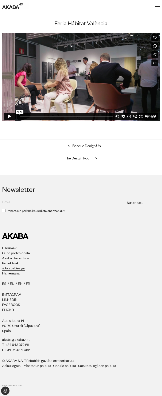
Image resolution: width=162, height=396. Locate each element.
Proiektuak (10, 263)
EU (12, 283)
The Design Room (81, 158)
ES (4, 283)
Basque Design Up (84, 145)
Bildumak (9, 247)
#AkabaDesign (13, 268)
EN (20, 283)
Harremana (11, 273)
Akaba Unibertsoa (16, 258)
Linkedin (9, 299)
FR (28, 283)
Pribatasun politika (19, 211)
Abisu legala (11, 365)
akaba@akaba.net (16, 339)
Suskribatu (135, 202)
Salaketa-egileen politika (97, 365)
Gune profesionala (16, 252)
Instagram (11, 294)
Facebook (11, 304)
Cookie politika (64, 365)
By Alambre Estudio (12, 385)
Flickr (8, 309)
